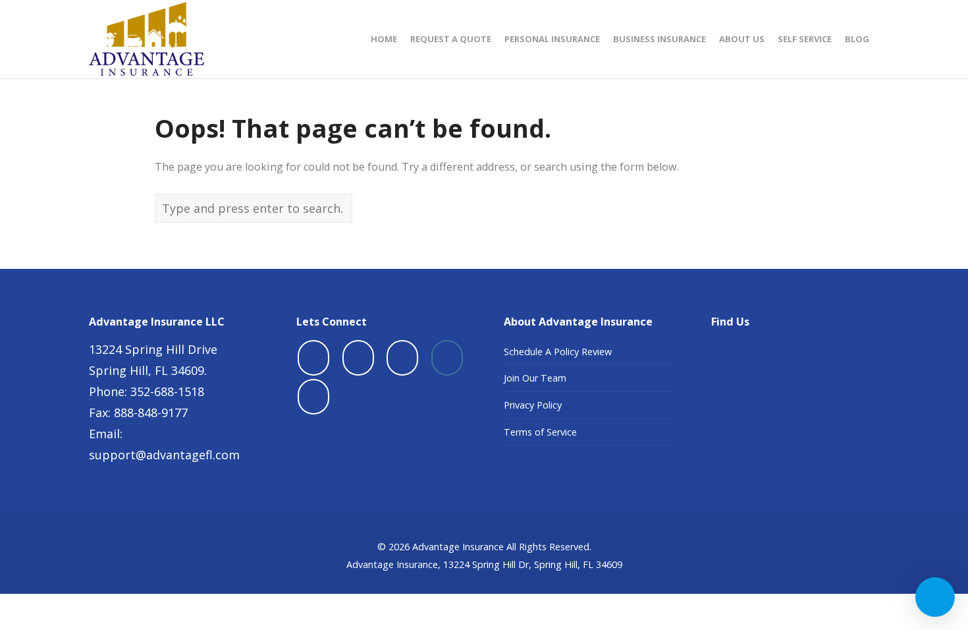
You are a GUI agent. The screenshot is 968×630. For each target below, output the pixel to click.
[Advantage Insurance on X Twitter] (358, 358)
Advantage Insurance (458, 546)
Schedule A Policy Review (558, 351)
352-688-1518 (167, 391)
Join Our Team (535, 378)
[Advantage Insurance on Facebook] (313, 358)
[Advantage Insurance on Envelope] (313, 397)
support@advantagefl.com (164, 455)
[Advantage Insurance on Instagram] (447, 358)
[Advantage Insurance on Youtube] (402, 358)
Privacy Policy (533, 405)
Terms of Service (540, 432)
